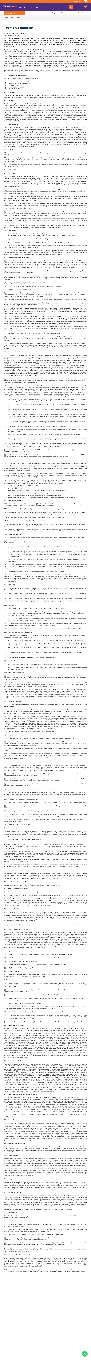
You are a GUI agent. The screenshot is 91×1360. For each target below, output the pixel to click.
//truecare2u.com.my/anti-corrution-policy (39, 1261)
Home (6, 17)
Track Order (81, 13)
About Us (61, 13)
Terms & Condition (15, 17)
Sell (86, 1)
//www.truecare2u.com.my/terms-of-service (32, 65)
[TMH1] (54, 504)
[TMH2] (31, 529)
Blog (53, 13)
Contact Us (70, 13)
